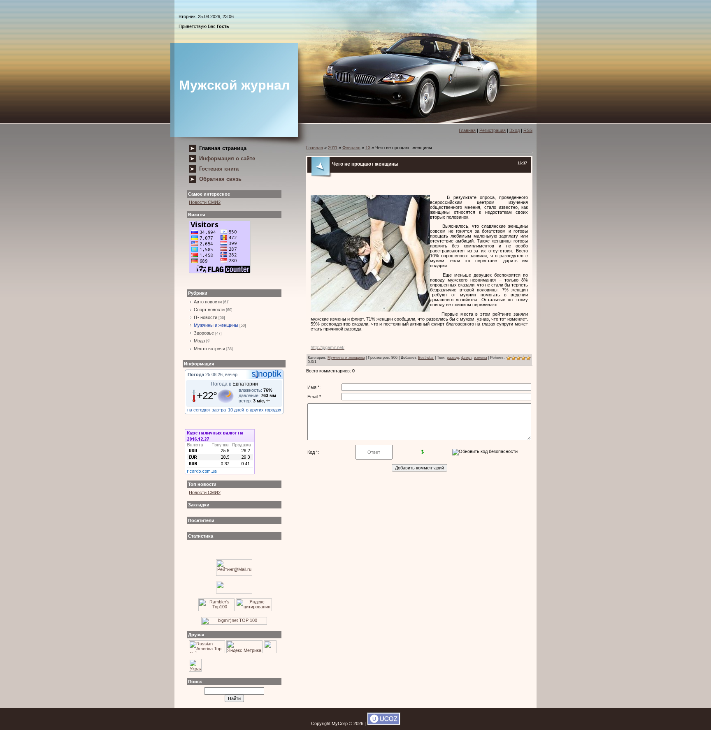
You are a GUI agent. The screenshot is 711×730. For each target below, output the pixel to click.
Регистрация (492, 130)
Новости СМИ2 (205, 202)
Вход (514, 130)
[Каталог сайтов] (270, 651)
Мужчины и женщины (216, 325)
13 (367, 147)
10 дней (236, 409)
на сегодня (198, 409)
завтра (219, 409)
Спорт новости (209, 309)
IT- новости (205, 317)
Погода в (234, 384)
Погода (196, 374)
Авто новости (208, 301)
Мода (199, 340)
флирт (466, 358)
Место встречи (209, 348)
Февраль (351, 147)
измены (480, 358)
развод (453, 358)
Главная (467, 130)
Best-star (426, 358)
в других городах (263, 409)
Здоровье (204, 332)
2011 (332, 147)
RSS (527, 130)
